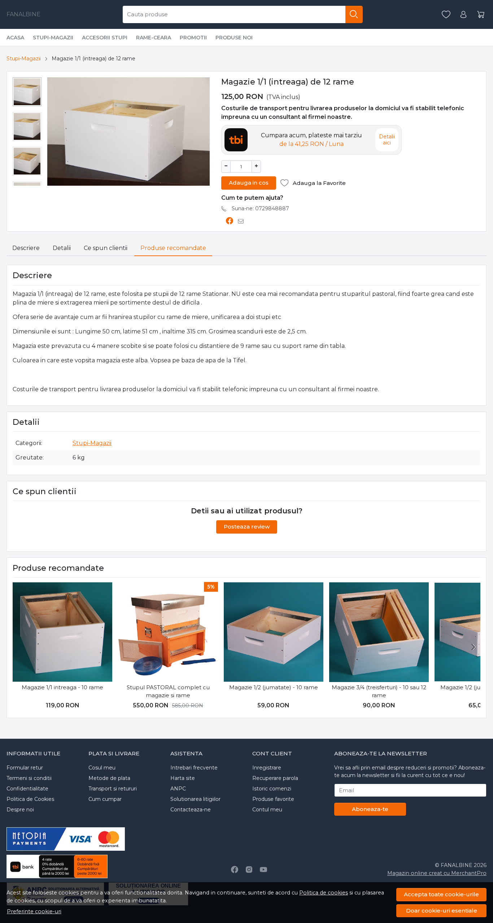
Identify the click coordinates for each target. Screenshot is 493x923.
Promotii (193, 37)
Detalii (62, 248)
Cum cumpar (105, 799)
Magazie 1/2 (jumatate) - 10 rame (273, 687)
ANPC (178, 788)
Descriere (26, 248)
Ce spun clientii (105, 248)
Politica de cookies (323, 892)
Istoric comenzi (271, 788)
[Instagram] (249, 869)
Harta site (182, 778)
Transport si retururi (112, 788)
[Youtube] (263, 869)
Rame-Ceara (153, 37)
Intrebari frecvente (194, 767)
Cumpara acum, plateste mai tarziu (311, 139)
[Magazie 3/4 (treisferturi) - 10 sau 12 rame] (379, 632)
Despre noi (20, 809)
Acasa (15, 37)
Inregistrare (266, 767)
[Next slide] (473, 647)
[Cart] (481, 14)
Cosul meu (101, 767)
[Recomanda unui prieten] (243, 221)
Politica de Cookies (30, 799)
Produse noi (234, 37)
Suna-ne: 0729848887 (260, 208)
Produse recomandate (173, 248)
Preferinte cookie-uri (34, 911)
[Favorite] (446, 14)
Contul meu (267, 809)
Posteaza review (247, 526)
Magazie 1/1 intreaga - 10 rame (62, 687)
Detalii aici (387, 139)
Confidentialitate (27, 788)
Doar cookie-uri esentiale (441, 910)
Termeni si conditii (29, 778)
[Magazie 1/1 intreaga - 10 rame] (62, 632)
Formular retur (24, 767)
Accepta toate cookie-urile (441, 894)
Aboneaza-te (370, 809)
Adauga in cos (249, 182)
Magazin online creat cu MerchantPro (437, 873)
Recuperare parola (275, 778)
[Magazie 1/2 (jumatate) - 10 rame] (273, 632)
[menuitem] (27, 91)
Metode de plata (109, 778)
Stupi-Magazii (53, 37)
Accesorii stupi (104, 37)
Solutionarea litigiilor (195, 799)
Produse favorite (273, 799)
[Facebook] (234, 869)
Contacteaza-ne (190, 809)
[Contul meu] (463, 14)
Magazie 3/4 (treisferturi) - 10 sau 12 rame (379, 691)
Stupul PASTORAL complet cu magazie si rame (168, 691)
